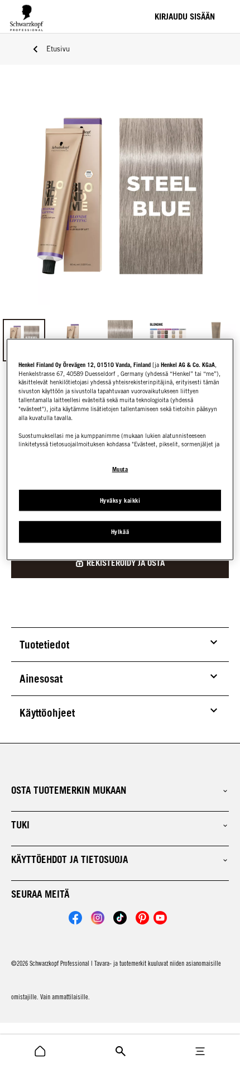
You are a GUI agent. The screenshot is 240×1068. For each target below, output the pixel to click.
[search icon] (40, 1051)
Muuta (120, 468)
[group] (120, 227)
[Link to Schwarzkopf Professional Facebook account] (75, 917)
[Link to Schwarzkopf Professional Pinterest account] (142, 917)
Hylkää (120, 531)
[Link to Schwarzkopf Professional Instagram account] (97, 917)
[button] (120, 790)
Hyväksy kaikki (120, 500)
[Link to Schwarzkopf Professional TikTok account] (120, 917)
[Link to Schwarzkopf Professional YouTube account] (160, 917)
